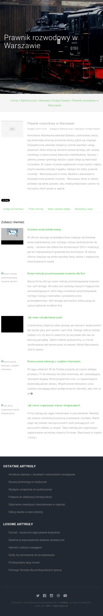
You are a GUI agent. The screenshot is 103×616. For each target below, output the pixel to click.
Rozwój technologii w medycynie (28, 482)
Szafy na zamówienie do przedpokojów (32, 555)
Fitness (64, 603)
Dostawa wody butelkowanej (44, 229)
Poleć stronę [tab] (36, 209)
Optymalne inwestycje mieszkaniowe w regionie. (37, 504)
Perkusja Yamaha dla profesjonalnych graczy (35, 570)
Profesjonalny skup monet (24, 562)
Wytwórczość (28, 100)
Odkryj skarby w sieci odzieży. (26, 512)
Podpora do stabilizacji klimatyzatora (30, 497)
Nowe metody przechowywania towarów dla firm (56, 273)
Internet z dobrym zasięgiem (25, 547)
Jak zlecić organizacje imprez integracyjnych (53, 405)
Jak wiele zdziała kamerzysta (44, 317)
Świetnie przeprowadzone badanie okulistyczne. (37, 540)
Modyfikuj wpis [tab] (84, 209)
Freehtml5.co (60, 606)
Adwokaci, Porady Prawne (54, 100)
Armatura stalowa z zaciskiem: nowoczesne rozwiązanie (42, 474)
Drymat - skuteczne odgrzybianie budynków (34, 532)
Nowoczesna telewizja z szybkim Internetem (54, 361)
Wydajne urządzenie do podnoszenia (30, 489)
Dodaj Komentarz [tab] (13, 209)
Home (14, 100)
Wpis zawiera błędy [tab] (59, 209)
